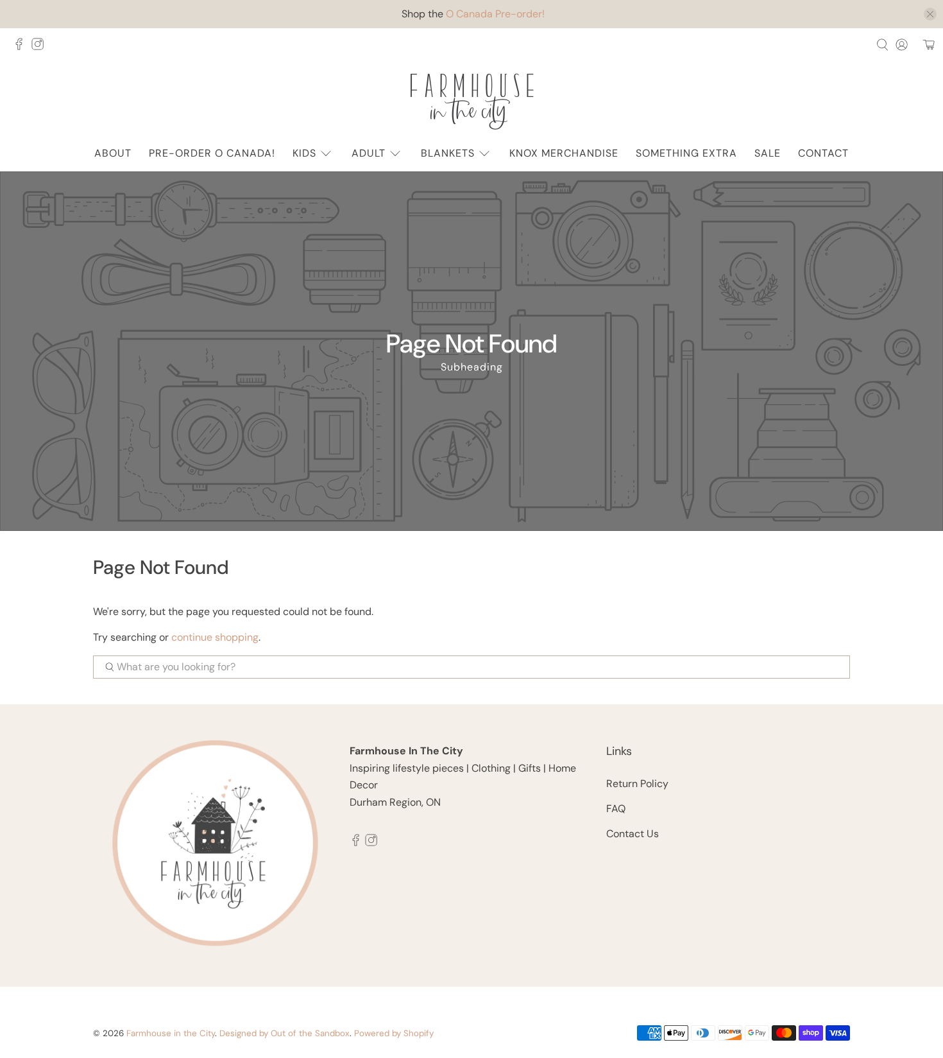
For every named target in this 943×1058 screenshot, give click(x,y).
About (113, 153)
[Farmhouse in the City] (471, 101)
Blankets (448, 153)
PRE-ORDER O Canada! (212, 153)
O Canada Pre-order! (495, 14)
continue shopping (215, 637)
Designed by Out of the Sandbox (284, 1033)
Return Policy (637, 783)
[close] (930, 14)
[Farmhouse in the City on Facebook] (22, 47)
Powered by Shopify (394, 1033)
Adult (369, 153)
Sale (767, 153)
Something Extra (686, 153)
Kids (304, 153)
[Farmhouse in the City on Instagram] (40, 47)
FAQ (615, 808)
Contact (823, 153)
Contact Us (632, 833)
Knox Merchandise (563, 153)
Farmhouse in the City (170, 1033)
